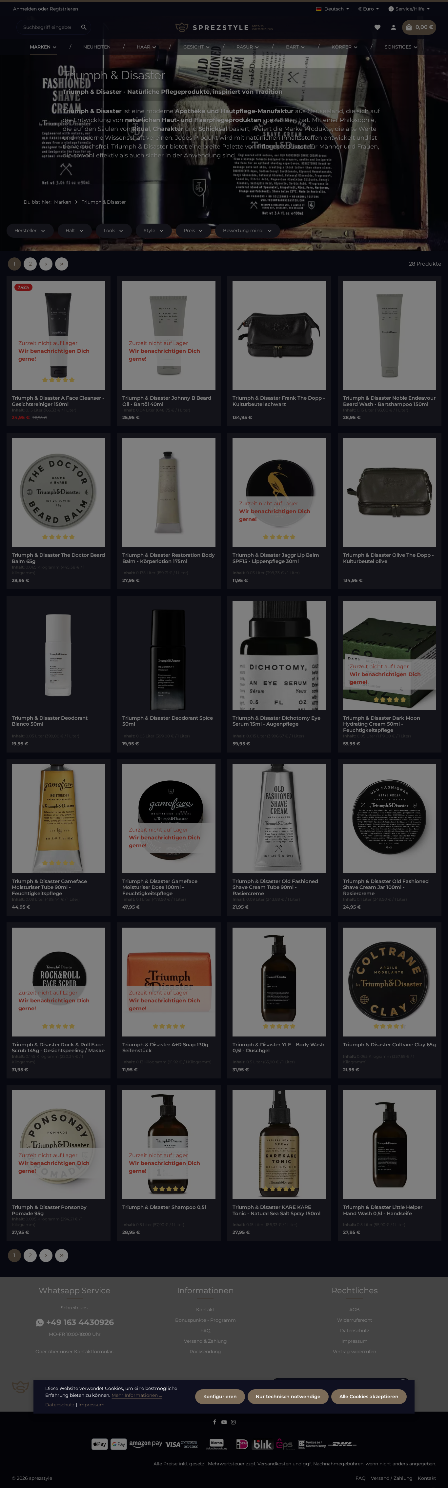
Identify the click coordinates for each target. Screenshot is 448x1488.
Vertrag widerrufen (354, 1352)
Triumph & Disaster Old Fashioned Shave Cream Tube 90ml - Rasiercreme (275, 887)
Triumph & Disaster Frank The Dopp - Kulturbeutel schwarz (279, 401)
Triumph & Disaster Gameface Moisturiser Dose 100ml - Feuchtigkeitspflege (159, 887)
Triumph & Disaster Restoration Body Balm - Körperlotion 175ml (168, 558)
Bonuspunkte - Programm (205, 1320)
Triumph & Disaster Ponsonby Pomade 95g (49, 1210)
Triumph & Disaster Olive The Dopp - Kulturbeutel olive (388, 558)
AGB (354, 1310)
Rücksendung (205, 1352)
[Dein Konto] (393, 27)
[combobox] (46, 27)
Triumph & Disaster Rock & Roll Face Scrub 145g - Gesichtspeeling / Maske (58, 1048)
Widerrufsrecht (354, 1320)
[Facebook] (215, 1423)
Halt (70, 230)
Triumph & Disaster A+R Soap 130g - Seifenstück (167, 1048)
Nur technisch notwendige (288, 1396)
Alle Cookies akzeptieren (368, 1396)
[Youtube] (224, 1423)
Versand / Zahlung (392, 1478)
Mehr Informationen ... (137, 1395)
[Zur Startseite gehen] (224, 27)
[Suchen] (84, 27)
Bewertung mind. (243, 230)
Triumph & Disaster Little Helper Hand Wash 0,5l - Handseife (382, 1210)
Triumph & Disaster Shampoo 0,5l (164, 1207)
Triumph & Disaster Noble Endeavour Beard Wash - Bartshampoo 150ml (389, 401)
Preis (189, 230)
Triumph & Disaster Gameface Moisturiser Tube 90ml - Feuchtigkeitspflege (49, 887)
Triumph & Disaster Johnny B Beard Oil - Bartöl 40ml (166, 401)
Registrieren (64, 9)
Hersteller (25, 230)
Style (149, 230)
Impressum (354, 1341)
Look (109, 230)
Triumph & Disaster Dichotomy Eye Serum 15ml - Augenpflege (276, 721)
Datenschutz (354, 1331)
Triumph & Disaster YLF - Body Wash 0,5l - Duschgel (278, 1048)
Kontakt (205, 1310)
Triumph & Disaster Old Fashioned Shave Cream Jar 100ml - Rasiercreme (386, 887)
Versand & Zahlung (205, 1341)
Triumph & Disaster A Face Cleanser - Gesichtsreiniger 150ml (58, 401)
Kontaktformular (93, 1352)
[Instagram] (233, 1423)
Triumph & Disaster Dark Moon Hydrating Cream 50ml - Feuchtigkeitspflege (381, 724)
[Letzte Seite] (61, 264)
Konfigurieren (220, 1396)
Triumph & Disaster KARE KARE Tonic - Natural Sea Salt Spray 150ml (276, 1210)
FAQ (205, 1331)
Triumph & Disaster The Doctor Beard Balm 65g (58, 558)
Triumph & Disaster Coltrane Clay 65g (389, 1045)
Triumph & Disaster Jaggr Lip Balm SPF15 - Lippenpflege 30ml (276, 558)
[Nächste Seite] (45, 264)
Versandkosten (274, 1464)
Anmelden (25, 9)
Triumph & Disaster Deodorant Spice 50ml (167, 721)
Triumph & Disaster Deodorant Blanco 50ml (50, 721)
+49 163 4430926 (79, 1322)
